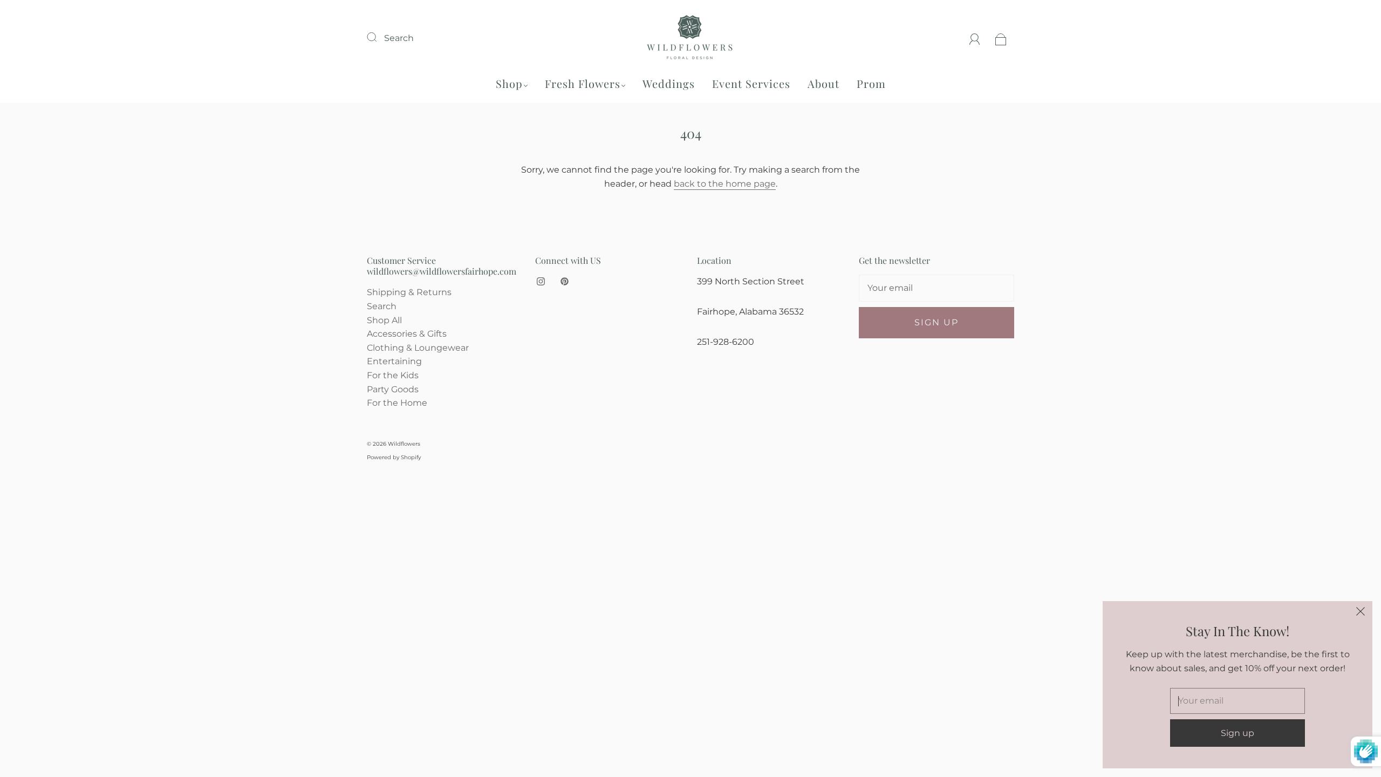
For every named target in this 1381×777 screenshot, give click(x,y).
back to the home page (725, 184)
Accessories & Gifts (407, 334)
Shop (509, 83)
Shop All (384, 320)
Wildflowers (404, 443)
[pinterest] (564, 281)
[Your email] (936, 288)
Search (399, 38)
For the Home (397, 403)
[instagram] (540, 281)
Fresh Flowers (582, 83)
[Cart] (1001, 38)
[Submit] (379, 37)
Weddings (668, 83)
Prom (871, 83)
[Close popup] (1360, 613)
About (823, 83)
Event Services (751, 83)
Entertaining (394, 361)
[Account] (975, 38)
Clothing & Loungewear (418, 348)
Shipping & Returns (409, 292)
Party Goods (393, 389)
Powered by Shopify (394, 457)
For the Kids (393, 375)
